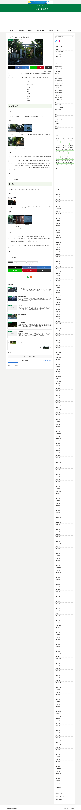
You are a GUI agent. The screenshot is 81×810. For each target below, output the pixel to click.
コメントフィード (60, 796)
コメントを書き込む (29, 356)
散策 (29, 87)
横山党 (9, 257)
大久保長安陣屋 (30, 84)
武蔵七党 (29, 262)
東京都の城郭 (11, 262)
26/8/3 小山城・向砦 (59, 49)
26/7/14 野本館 (58, 56)
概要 (29, 86)
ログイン (58, 791)
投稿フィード (59, 793)
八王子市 (20, 262)
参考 (29, 91)
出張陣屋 (16, 262)
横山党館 (28, 93)
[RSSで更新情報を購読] (31, 277)
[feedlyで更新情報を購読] (28, 277)
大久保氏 (25, 262)
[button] (48, 67)
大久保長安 (10, 179)
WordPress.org (59, 799)
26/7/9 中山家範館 (59, 58)
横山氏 (37, 262)
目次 (28, 81)
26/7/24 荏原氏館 (59, 54)
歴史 (29, 89)
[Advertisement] (40, 20)
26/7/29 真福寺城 (59, 51)
